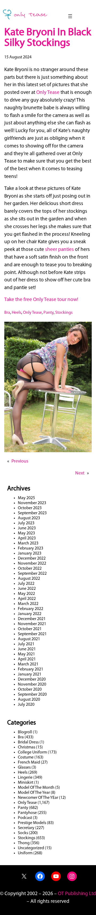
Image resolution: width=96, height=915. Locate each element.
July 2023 (26, 523)
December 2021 (32, 619)
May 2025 (26, 498)
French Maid (29, 762)
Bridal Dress (28, 742)
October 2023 (30, 508)
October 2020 (30, 689)
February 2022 (30, 609)
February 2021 (30, 669)
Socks (23, 833)
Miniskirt (25, 783)
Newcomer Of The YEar (38, 798)
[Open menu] (70, 16)
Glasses (24, 767)
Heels (16, 313)
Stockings (64, 313)
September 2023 (32, 513)
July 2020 (26, 705)
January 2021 (29, 674)
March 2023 (28, 543)
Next (80, 473)
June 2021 (27, 649)
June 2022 (27, 589)
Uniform (25, 853)
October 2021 (30, 629)
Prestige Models (32, 823)
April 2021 (27, 659)
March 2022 (28, 604)
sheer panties (59, 249)
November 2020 (32, 684)
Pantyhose (27, 813)
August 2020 (29, 700)
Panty (48, 313)
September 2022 (32, 574)
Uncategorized (31, 848)
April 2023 (27, 538)
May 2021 (26, 654)
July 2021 (26, 644)
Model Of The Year (34, 793)
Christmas (26, 747)
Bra (7, 313)
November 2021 (32, 624)
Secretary (26, 828)
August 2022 (29, 579)
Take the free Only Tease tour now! (41, 299)
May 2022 (26, 594)
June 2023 (27, 528)
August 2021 (29, 639)
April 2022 (27, 599)
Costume (26, 757)
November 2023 (32, 503)
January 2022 (29, 614)
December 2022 (32, 558)
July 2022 (26, 584)
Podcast (25, 818)
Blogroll (25, 732)
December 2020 (32, 679)
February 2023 (30, 548)
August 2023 (29, 518)
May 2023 (26, 533)
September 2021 (32, 634)
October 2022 (30, 569)
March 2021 (28, 664)
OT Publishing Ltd (77, 893)
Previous (19, 461)
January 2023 (29, 553)
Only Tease (47, 92)
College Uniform (32, 752)
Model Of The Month (36, 788)
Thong (24, 843)
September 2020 (32, 694)
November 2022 (32, 563)
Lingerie (25, 777)
